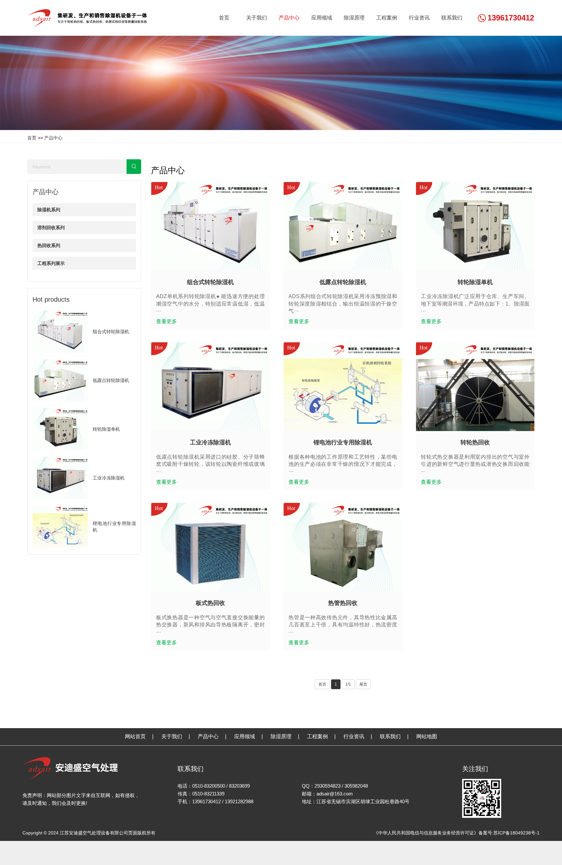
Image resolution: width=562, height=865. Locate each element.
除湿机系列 (48, 209)
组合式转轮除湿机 (111, 331)
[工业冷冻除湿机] (210, 387)
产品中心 (289, 17)
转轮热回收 (475, 442)
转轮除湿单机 (106, 429)
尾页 (363, 684)
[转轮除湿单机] (475, 227)
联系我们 (451, 17)
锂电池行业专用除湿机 (343, 442)
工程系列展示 (51, 263)
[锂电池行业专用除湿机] (343, 387)
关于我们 (256, 17)
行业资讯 (419, 17)
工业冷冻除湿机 (109, 477)
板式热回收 (210, 603)
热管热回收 (342, 603)
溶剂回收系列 (51, 227)
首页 (224, 17)
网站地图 (426, 736)
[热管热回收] (343, 548)
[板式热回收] (210, 548)
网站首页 (135, 736)
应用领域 (321, 17)
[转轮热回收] (475, 387)
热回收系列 (48, 245)
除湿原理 (354, 17)
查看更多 (166, 321)
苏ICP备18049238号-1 (516, 832)
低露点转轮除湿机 (111, 380)
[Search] (134, 166)
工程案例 (386, 17)
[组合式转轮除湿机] (210, 227)
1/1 (348, 684)
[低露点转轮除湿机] (343, 227)
